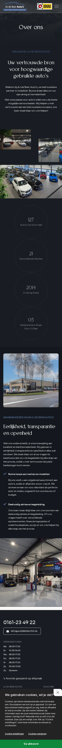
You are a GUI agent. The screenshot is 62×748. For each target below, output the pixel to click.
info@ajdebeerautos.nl (24, 631)
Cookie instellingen (14, 734)
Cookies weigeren (37, 734)
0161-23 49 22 (19, 622)
